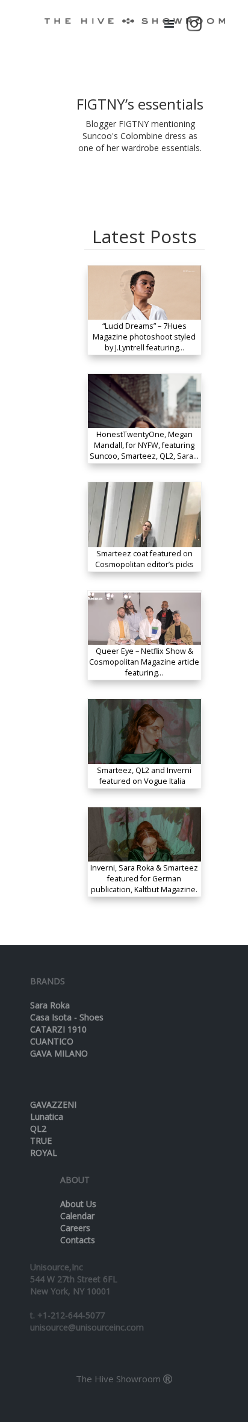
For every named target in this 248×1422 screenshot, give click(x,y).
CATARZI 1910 (58, 1029)
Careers (75, 1228)
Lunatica (46, 1116)
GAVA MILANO (59, 1053)
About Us (78, 1203)
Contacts (77, 1240)
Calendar (77, 1216)
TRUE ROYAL (43, 1146)
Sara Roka (50, 1005)
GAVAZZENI (53, 1104)
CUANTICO (51, 1041)
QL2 (38, 1128)
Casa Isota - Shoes (67, 1017)
